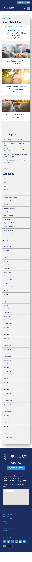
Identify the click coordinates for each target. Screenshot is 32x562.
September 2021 (8, 412)
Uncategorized (8, 234)
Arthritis (6, 179)
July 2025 (6, 294)
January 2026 (7, 272)
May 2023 (6, 364)
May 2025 (6, 302)
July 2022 (6, 379)
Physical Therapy (8, 216)
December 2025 (8, 276)
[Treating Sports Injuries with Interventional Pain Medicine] (16, 26)
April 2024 (6, 335)
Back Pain (6, 183)
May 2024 (6, 331)
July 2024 (6, 327)
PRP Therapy (7, 219)
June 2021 (6, 419)
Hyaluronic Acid (8, 201)
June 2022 (6, 382)
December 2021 (8, 401)
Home (3, 18)
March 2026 (7, 265)
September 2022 (8, 375)
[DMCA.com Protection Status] (8, 546)
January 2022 (7, 397)
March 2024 (7, 338)
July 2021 (6, 415)
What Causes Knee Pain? (16, 61)
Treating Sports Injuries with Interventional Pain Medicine (16, 33)
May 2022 (6, 386)
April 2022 (6, 390)
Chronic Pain (7, 194)
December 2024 (8, 320)
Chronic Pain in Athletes (16, 114)
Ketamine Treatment (9, 208)
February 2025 (7, 313)
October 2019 (7, 441)
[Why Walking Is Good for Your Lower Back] (16, 76)
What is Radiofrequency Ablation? (13, 140)
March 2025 (7, 309)
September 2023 (8, 357)
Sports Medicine (8, 227)
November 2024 (8, 324)
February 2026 (7, 269)
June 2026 (6, 254)
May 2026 (6, 258)
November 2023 (8, 353)
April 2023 (6, 368)
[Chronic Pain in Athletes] (16, 104)
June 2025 (6, 298)
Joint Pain (6, 205)
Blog (5, 186)
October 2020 (7, 430)
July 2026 (6, 250)
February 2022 (7, 393)
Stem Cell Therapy (9, 230)
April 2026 (6, 261)
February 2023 (7, 371)
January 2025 (7, 316)
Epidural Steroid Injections (11, 197)
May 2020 (6, 434)
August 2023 (7, 360)
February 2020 (8, 437)
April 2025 (6, 305)
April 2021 (6, 426)
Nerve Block (7, 212)
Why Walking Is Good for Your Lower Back (16, 88)
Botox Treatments (9, 190)
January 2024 (7, 346)
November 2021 (8, 404)
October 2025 (7, 283)
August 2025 (7, 291)
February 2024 (8, 342)
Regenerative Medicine (10, 223)
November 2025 (8, 280)
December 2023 (8, 349)
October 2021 (7, 408)
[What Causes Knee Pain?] (16, 51)
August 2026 (7, 247)
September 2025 (8, 287)
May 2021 (6, 423)
